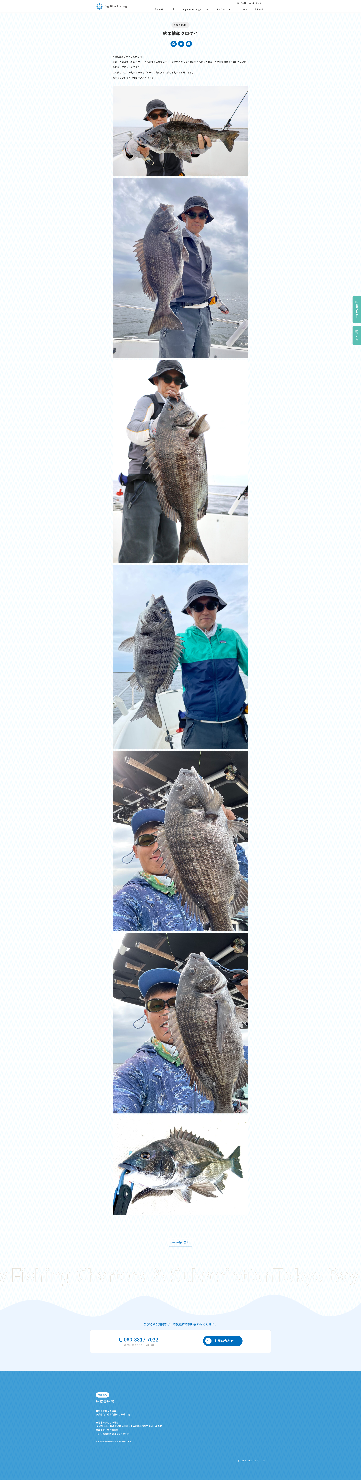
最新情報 (158, 9)
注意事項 (259, 9)
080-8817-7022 (140, 1341)
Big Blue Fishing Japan (111, 6)
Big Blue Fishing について (195, 9)
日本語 (243, 3)
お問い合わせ (224, 1340)
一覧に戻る (182, 1242)
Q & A (244, 9)
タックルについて (224, 9)
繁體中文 (259, 3)
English (250, 3)
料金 (172, 9)
